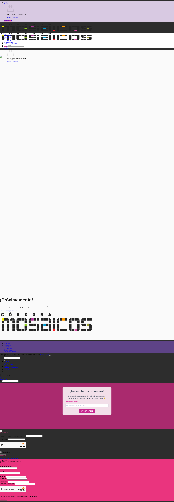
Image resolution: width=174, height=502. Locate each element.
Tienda (6, 366)
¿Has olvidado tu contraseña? (9, 458)
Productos (7, 35)
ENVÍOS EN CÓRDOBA (12, 368)
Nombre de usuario (6, 466)
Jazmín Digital (44, 355)
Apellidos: (3, 478)
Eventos (6, 39)
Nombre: (3, 476)
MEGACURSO (8, 364)
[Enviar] (4, 360)
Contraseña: (4, 482)
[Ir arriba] (50, 355)
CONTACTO (8, 369)
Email (2, 471)
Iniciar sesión (8, 20)
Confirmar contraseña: (7, 484)
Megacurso (7, 37)
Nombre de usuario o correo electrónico (12, 436)
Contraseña (4, 439)
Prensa (9, 40)
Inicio (5, 34)
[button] (5, 2)
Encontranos (8, 42)
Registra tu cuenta (6, 463)
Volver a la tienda (12, 17)
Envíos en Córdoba (10, 44)
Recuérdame (6, 452)
